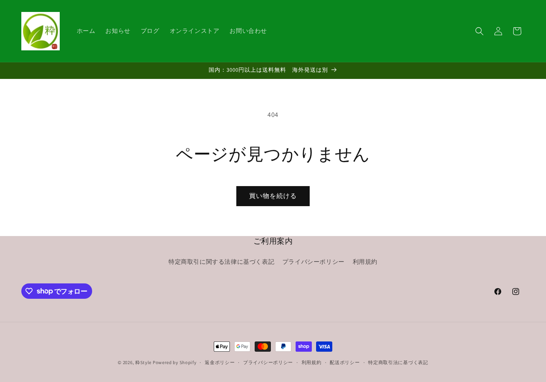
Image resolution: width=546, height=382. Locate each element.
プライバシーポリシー (313, 261)
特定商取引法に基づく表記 (398, 362)
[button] (479, 31)
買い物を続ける (273, 196)
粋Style (143, 362)
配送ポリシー (345, 362)
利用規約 (365, 261)
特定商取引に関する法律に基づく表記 (221, 261)
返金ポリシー (220, 362)
